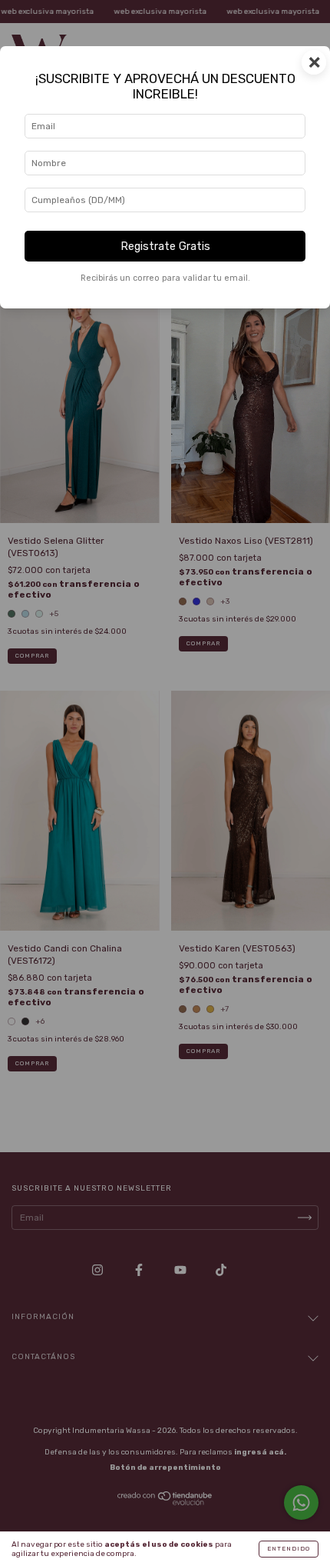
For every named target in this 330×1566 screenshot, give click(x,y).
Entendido (288, 1548)
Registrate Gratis (165, 246)
